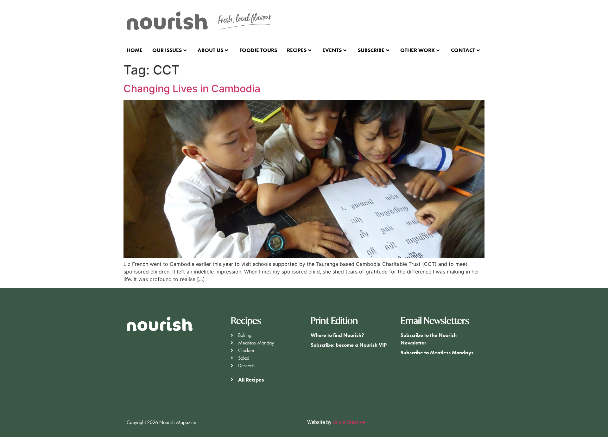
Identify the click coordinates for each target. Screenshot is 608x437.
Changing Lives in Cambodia (192, 88)
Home (134, 50)
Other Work (417, 50)
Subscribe (371, 50)
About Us (210, 50)
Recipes (297, 50)
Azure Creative (349, 422)
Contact (463, 50)
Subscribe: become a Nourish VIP (349, 345)
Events (332, 50)
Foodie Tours (258, 50)
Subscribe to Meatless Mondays (437, 352)
